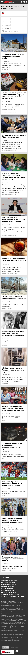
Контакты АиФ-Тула (8, 590)
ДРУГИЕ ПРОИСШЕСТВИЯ (9, 273)
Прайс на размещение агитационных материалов (10, 593)
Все (3, 12)
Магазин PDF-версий (8, 582)
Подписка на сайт (7, 588)
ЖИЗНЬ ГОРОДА (7, 308)
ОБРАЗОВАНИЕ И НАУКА (9, 112)
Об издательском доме (9, 580)
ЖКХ (3, 420)
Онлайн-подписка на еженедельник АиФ (8, 585)
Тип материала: (5, 18)
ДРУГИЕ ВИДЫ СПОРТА (9, 534)
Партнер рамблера (14, 647)
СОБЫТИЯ (5, 69)
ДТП (3, 458)
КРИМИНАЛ (5, 345)
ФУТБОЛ (4, 495)
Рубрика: (4, 22)
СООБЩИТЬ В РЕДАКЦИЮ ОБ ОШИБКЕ (12, 596)
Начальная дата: (6, 25)
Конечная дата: (5, 28)
